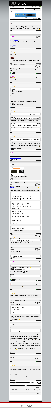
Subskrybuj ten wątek (12, 397)
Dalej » (14, 18)
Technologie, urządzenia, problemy (32, 11)
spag (27, 392)
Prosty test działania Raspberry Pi (14, 389)
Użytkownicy (35, 6)
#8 (40, 133)
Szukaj (32, 6)
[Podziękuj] (37, 48)
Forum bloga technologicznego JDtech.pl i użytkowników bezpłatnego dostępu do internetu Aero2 (19, 11)
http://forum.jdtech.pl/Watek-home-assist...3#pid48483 (15, 40)
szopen (24, 64)
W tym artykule (12, 187)
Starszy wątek (12, 382)
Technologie (37, 11)
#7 (40, 108)
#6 (40, 83)
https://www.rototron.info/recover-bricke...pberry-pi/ (15, 158)
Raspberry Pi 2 (12, 392)
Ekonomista (27, 389)
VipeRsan (39, 392)
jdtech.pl (39, 6)
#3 (40, 49)
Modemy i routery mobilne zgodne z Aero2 (25, 17)
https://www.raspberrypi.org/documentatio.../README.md (16, 277)
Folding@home (13, 46)
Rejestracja (16, 6)
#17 (40, 300)
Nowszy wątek (15, 382)
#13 (40, 247)
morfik (24, 182)
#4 (40, 64)
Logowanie (13, 6)
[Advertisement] (25, 32)
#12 (40, 234)
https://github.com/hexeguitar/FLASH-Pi (14, 45)
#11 (40, 182)
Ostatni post (37, 389)
